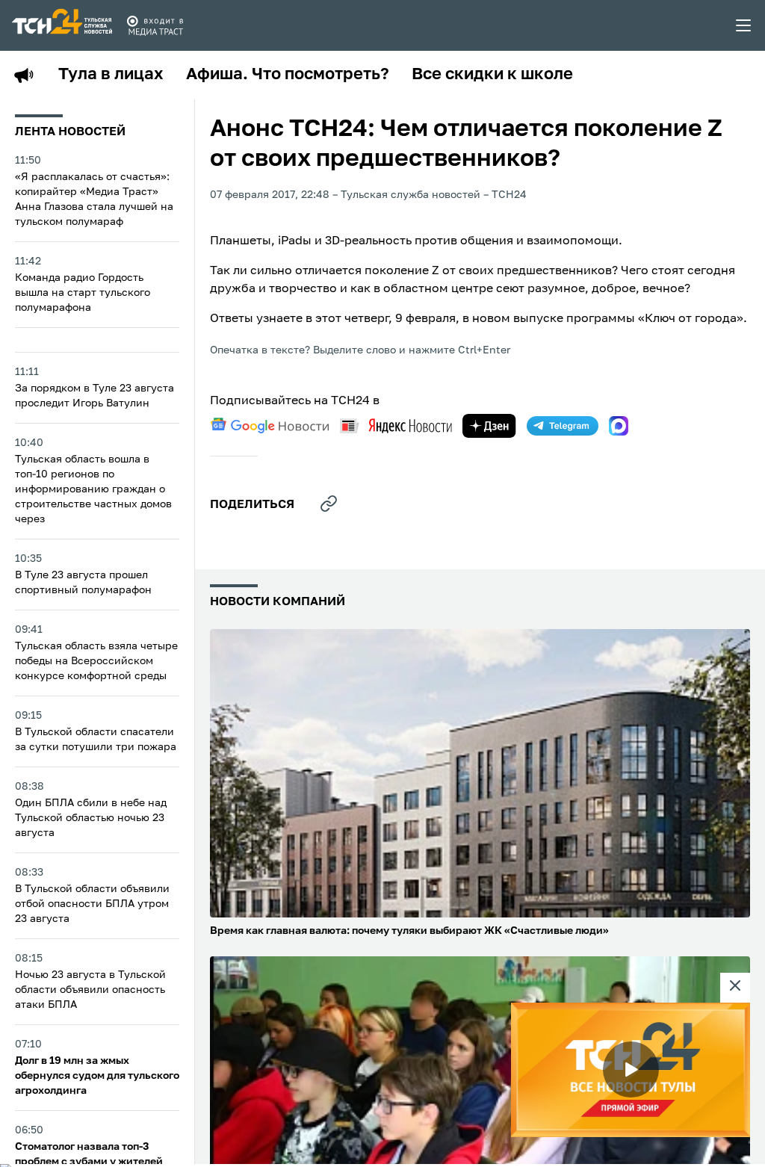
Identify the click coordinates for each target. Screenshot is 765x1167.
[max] (618, 426)
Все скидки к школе (492, 74)
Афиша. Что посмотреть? (287, 74)
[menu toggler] (744, 25)
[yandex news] (396, 425)
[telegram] (562, 426)
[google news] (269, 426)
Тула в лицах (111, 74)
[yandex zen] (489, 426)
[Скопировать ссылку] (329, 504)
